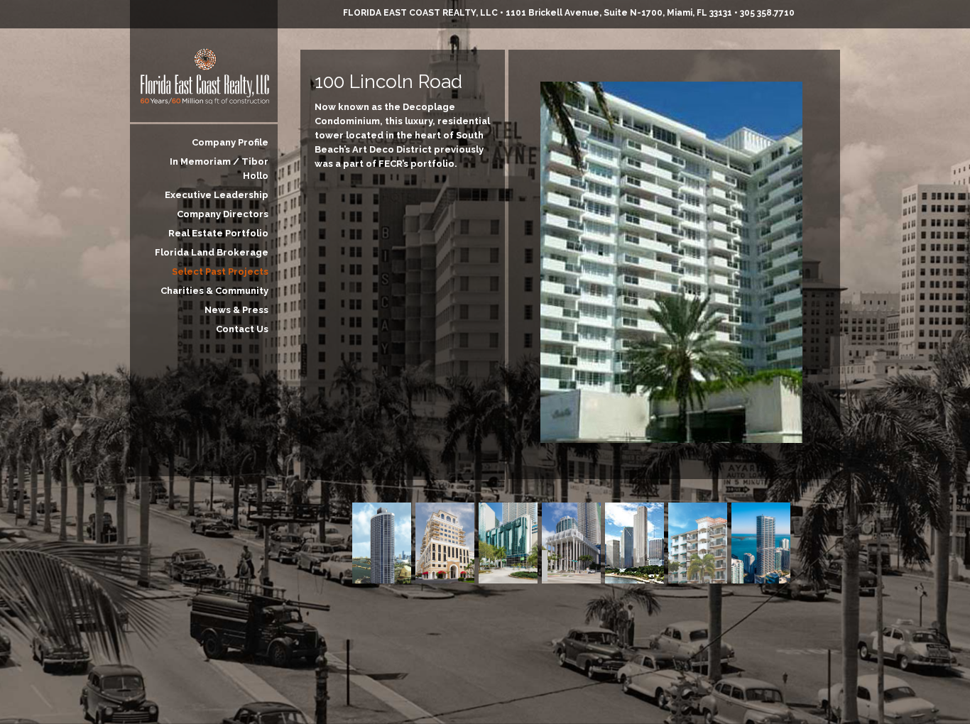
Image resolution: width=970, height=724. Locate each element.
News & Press (236, 310)
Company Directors (222, 214)
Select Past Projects (220, 271)
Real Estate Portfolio (218, 233)
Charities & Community (214, 290)
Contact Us (242, 329)
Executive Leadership (216, 195)
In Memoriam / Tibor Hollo (219, 168)
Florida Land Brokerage (211, 252)
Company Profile (230, 142)
